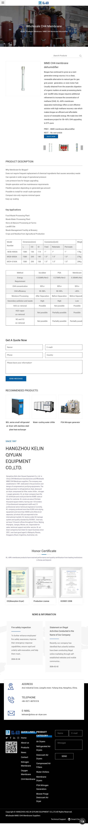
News (23, 752)
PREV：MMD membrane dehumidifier (59, 129)
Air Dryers (40, 741)
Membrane (38, 31)
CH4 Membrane (28, 779)
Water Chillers (42, 772)
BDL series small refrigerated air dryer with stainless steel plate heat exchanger (17, 426)
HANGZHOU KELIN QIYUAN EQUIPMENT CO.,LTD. (36, 812)
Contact (24, 757)
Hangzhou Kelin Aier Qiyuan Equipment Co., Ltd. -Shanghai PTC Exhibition (24, 631)
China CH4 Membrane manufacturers (19, 479)
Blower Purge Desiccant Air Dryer (42, 797)
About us (25, 743)
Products (29, 31)
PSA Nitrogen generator (70, 422)
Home (22, 31)
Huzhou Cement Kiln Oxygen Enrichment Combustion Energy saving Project (63, 631)
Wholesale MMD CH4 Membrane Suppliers (23, 816)
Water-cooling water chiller (44, 422)
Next (82, 147)
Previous (44, 147)
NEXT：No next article (53, 133)
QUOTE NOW (51, 136)
